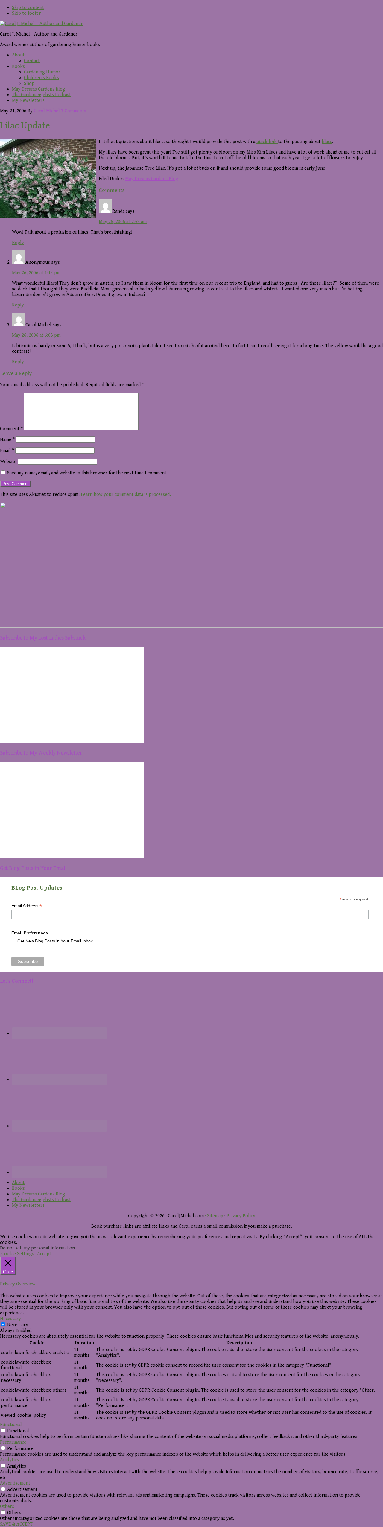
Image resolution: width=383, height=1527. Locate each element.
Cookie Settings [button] (17, 1254)
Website (8, 461)
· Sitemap (214, 1216)
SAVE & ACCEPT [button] (16, 1524)
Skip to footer (26, 13)
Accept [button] (44, 1254)
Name (7, 439)
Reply (18, 243)
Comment (11, 429)
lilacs (327, 142)
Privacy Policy (241, 1216)
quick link (267, 142)
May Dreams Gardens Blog (151, 179)
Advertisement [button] (15, 1483)
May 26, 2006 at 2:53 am (123, 222)
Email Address (26, 906)
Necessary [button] (10, 1318)
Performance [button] (13, 1442)
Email (7, 450)
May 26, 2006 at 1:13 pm (36, 273)
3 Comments (73, 111)
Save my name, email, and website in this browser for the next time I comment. (87, 473)
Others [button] (7, 1506)
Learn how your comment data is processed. (126, 494)
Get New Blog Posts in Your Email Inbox (55, 941)
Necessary (17, 1325)
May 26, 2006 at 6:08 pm (36, 335)
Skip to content (28, 7)
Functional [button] (11, 1425)
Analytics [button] (9, 1460)
